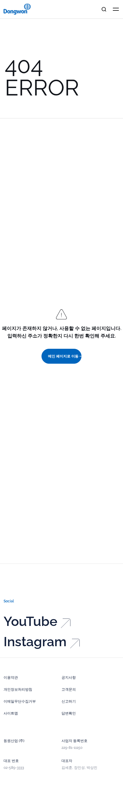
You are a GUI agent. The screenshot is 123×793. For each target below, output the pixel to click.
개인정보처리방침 (18, 689)
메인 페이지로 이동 (63, 356)
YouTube (30, 621)
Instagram (35, 641)
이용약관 (11, 677)
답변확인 (68, 713)
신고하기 (68, 701)
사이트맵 (11, 713)
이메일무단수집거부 (20, 701)
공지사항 (68, 677)
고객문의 (68, 689)
